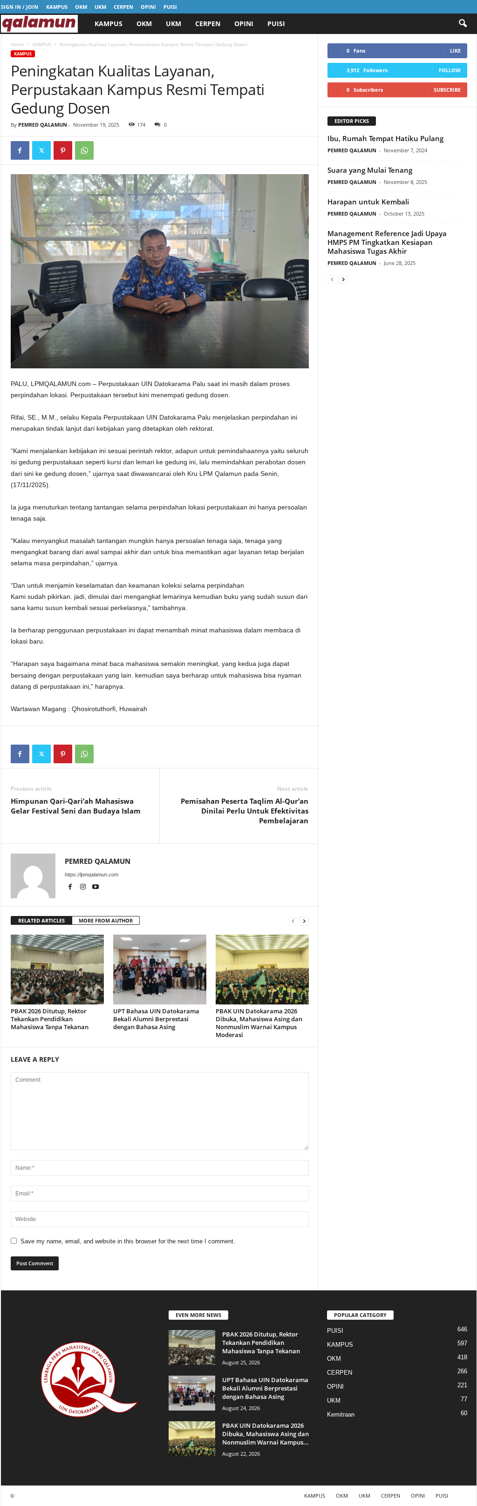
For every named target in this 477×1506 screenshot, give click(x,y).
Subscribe (447, 89)
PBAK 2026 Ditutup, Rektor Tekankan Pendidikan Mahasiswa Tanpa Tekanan (50, 1019)
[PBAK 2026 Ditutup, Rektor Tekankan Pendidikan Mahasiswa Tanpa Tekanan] (57, 969)
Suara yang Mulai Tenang (369, 170)
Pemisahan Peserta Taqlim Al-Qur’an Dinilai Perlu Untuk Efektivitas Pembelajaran (244, 810)
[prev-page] (293, 921)
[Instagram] (83, 887)
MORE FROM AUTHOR (106, 920)
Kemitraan (340, 1414)
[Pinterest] (63, 150)
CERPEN (123, 6)
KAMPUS (57, 6)
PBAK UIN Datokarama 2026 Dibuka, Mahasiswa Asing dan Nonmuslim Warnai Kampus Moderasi (259, 1023)
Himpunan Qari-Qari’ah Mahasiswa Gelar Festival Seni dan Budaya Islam (76, 805)
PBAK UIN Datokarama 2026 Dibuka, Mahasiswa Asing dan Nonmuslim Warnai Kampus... (265, 1433)
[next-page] (304, 921)
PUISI (170, 6)
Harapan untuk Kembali (368, 201)
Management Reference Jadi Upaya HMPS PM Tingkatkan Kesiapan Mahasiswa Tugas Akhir (387, 242)
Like (455, 50)
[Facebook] (20, 150)
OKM (81, 6)
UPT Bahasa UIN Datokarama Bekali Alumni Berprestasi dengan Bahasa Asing (156, 1019)
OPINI (148, 6)
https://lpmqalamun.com (91, 874)
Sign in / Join (19, 6)
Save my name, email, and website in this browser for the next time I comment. (127, 1241)
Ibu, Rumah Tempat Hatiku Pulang (385, 138)
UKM (100, 6)
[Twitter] (41, 150)
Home (17, 44)
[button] (462, 24)
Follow (450, 70)
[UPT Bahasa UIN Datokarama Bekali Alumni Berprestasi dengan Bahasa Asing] (159, 969)
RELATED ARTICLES (41, 920)
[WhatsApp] (84, 150)
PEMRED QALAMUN (42, 124)
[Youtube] (95, 887)
